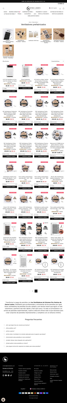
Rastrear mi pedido (38, 370)
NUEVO (5, 11)
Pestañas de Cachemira (23, 377)
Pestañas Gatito (22, 372)
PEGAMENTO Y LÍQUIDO (41, 11)
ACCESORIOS (27, 13)
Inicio (30, 22)
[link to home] (33, 8)
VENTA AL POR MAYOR (43, 13)
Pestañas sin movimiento (24, 375)
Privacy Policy (37, 375)
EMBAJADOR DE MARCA (33, 16)
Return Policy (37, 379)
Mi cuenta (36, 368)
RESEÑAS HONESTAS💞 (14, 11)
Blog (51, 378)
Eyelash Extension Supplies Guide (56, 381)
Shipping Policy (37, 377)
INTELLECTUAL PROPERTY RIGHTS (40, 384)
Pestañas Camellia (22, 370)
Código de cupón (38, 372)
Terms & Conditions (38, 381)
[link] (32, 359)
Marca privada (53, 370)
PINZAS (19, 13)
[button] (7, 84)
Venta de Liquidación (57, 13)
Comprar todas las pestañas (24, 368)
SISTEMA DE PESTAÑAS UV (56, 11)
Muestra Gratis (53, 372)
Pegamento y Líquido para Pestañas (24, 380)
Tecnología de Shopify (33, 397)
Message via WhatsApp (8, 368)
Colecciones (35, 22)
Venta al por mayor (54, 374)
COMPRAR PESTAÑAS (27, 11)
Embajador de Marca (54, 376)
